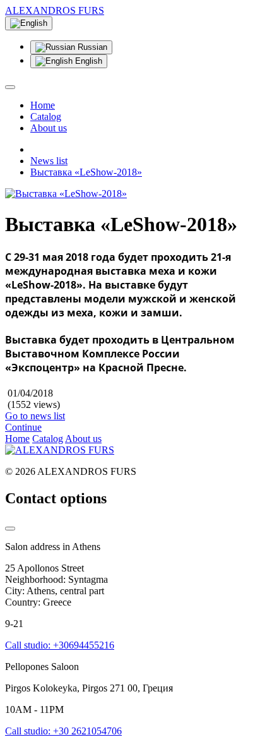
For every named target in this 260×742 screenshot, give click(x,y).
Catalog (45, 116)
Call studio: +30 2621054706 (63, 731)
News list (49, 160)
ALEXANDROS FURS (54, 10)
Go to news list (35, 415)
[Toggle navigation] (10, 87)
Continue (23, 427)
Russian (91, 47)
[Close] (10, 528)
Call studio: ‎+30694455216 (59, 645)
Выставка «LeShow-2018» (86, 172)
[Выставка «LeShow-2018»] (66, 193)
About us (48, 128)
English (87, 61)
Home (42, 105)
